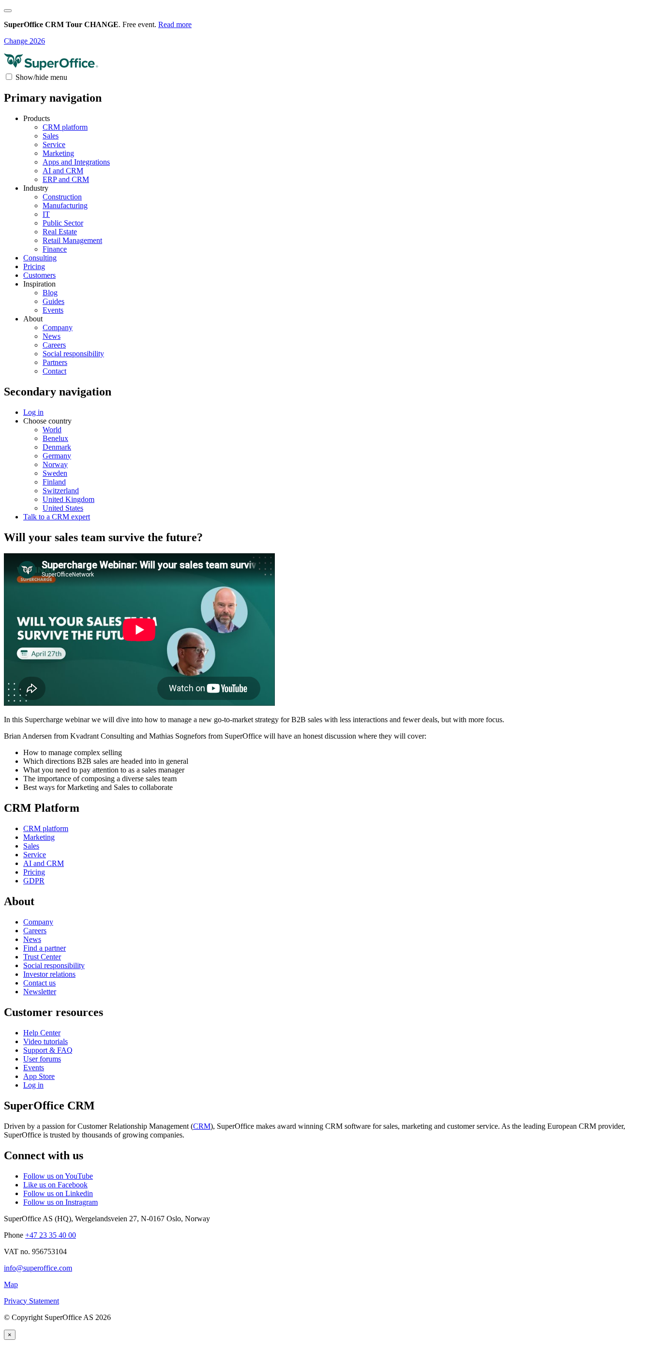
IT (46, 214)
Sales (51, 136)
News (51, 336)
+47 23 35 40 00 (50, 1235)
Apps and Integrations (76, 162)
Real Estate (60, 232)
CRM (201, 1126)
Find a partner (44, 948)
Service (54, 144)
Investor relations (49, 974)
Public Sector (63, 223)
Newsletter (39, 991)
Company (58, 327)
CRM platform (65, 127)
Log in (33, 1085)
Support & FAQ (48, 1050)
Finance (55, 249)
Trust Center (42, 957)
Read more (175, 24)
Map (11, 1284)
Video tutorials (45, 1041)
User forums (42, 1059)
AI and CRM (63, 171)
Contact (54, 371)
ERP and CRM (66, 179)
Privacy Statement (31, 1301)
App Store (39, 1076)
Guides (53, 301)
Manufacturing (65, 205)
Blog (50, 292)
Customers (39, 275)
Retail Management (72, 240)
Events (53, 310)
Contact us (39, 983)
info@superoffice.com (38, 1268)
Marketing (58, 153)
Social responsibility (73, 353)
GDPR (34, 881)
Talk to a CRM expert (56, 517)
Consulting (40, 258)
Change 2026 (24, 41)
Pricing (34, 266)
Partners (55, 362)
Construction (62, 197)
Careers (54, 345)
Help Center (41, 1033)
